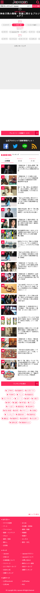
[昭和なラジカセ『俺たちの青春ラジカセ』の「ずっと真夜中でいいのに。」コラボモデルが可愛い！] (9, 245)
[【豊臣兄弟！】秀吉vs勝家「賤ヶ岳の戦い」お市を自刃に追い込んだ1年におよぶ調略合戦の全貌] (9, 170)
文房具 (34, 410)
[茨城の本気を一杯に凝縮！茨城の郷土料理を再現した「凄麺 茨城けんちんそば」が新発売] (9, 376)
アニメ (21, 394)
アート (33, 32)
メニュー (2, 2)
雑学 (27, 398)
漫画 (15, 402)
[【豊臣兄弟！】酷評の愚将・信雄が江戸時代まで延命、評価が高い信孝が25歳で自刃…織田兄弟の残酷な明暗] (9, 224)
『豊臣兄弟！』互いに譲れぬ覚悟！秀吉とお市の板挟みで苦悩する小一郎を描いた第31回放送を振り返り (28, 298)
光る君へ (35, 418)
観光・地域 (6, 539)
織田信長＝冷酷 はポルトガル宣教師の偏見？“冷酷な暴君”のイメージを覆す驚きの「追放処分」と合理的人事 (28, 330)
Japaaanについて (27, 557)
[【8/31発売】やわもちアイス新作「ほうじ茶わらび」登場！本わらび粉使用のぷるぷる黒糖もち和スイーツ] (9, 289)
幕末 (8, 402)
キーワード (24, 39)
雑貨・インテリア (9, 532)
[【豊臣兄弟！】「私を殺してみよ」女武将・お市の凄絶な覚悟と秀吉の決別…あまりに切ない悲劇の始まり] (9, 267)
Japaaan (20, 2)
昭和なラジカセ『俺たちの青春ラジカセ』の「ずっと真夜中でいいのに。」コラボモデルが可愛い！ (28, 244)
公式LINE (24, 146)
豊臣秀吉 (32, 414)
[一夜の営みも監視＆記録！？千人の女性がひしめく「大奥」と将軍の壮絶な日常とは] (9, 354)
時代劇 (23, 402)
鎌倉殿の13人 (25, 422)
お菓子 (35, 398)
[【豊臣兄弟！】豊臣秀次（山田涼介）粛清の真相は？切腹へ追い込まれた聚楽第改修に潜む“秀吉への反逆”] (9, 278)
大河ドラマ (30, 391)
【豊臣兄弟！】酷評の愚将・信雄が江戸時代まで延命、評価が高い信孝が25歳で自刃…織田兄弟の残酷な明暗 (28, 222)
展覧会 (6, 418)
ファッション (7, 529)
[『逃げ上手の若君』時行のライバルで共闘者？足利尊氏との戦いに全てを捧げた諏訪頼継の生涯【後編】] (9, 256)
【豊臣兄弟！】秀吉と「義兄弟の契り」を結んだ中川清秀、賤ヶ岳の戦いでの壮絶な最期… (28, 340)
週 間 (20, 160)
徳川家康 (8, 410)
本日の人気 (6, 570)
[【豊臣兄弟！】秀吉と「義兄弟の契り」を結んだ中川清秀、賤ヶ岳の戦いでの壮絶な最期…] (9, 343)
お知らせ (6, 557)
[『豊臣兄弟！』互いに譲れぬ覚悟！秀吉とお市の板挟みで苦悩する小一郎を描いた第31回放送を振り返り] (9, 300)
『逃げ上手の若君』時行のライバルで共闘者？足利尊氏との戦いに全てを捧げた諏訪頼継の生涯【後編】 (28, 254)
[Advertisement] (20, 68)
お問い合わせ (26, 560)
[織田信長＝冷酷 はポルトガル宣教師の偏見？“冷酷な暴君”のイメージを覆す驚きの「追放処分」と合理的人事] (9, 332)
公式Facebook (5, 146)
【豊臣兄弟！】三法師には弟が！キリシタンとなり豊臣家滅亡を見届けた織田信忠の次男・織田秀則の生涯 (28, 178)
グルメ (5, 536)
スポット (34, 39)
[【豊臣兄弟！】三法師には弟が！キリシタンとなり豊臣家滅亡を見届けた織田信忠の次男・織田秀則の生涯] (9, 180)
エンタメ (25, 539)
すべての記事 (7, 523)
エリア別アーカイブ (9, 566)
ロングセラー (8, 398)
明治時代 (31, 406)
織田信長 (21, 406)
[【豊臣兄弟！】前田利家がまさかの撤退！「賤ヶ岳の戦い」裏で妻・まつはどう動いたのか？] (9, 311)
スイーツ (19, 398)
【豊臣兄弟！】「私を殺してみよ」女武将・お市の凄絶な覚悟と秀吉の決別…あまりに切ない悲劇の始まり (28, 265)
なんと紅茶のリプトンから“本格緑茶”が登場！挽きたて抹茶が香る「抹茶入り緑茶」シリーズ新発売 (28, 319)
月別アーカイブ (27, 566)
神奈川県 (19, 25)
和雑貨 (24, 532)
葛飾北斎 (14, 422)
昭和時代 (25, 418)
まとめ (24, 523)
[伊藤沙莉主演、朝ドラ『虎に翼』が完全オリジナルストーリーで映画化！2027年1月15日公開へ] (9, 213)
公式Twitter (15, 146)
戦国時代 (20, 391)
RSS (34, 146)
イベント (14, 39)
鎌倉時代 (15, 418)
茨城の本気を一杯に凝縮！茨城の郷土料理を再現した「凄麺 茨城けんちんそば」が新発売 (28, 373)
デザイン (25, 410)
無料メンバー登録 (28, 563)
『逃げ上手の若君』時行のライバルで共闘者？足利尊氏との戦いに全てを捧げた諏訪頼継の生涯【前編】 (28, 200)
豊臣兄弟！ (21, 414)
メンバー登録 (36, 6)
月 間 (32, 160)
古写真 (5, 545)
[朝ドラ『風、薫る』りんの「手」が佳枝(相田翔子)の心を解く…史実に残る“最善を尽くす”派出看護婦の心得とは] (9, 365)
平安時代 (12, 394)
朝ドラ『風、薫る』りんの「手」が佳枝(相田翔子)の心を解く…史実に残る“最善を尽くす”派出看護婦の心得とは (28, 363)
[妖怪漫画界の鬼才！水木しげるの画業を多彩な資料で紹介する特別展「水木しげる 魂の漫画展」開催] (9, 235)
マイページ (6, 563)
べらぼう (11, 406)
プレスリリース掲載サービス (19, 133)
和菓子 (24, 536)
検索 (37, 2)
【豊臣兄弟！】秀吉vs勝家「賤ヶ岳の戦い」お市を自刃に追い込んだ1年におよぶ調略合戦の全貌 (28, 168)
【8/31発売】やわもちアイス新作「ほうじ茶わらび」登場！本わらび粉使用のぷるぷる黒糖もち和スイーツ (28, 287)
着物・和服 (25, 529)
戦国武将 (30, 394)
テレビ (32, 402)
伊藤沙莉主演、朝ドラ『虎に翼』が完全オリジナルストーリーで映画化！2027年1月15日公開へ (28, 210)
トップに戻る (34, 514)
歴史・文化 (25, 542)
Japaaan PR (15, 32)
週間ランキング (27, 570)
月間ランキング (8, 573)
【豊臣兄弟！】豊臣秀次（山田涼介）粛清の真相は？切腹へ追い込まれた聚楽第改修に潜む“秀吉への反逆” (28, 276)
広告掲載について (9, 560)
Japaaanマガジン (27, 554)
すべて (7, 25)
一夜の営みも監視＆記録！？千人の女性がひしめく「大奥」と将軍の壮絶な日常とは (28, 351)
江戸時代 (10, 391)
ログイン (29, 6)
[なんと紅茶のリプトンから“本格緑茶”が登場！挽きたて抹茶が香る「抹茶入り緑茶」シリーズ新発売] (9, 321)
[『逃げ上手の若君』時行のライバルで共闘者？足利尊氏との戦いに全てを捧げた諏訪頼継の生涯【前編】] (9, 202)
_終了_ (25, 32)
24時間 (7, 160)
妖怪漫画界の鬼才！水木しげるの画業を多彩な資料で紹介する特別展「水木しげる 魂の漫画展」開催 (28, 233)
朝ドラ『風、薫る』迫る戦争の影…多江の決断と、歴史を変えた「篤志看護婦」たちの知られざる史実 (28, 189)
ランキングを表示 (19, 383)
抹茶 (16, 410)
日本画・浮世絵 (27, 526)
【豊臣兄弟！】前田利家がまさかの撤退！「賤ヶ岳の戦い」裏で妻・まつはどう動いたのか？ (28, 308)
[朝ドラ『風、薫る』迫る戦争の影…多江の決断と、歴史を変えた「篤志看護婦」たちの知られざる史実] (9, 191)
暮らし (5, 542)
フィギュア (10, 414)
